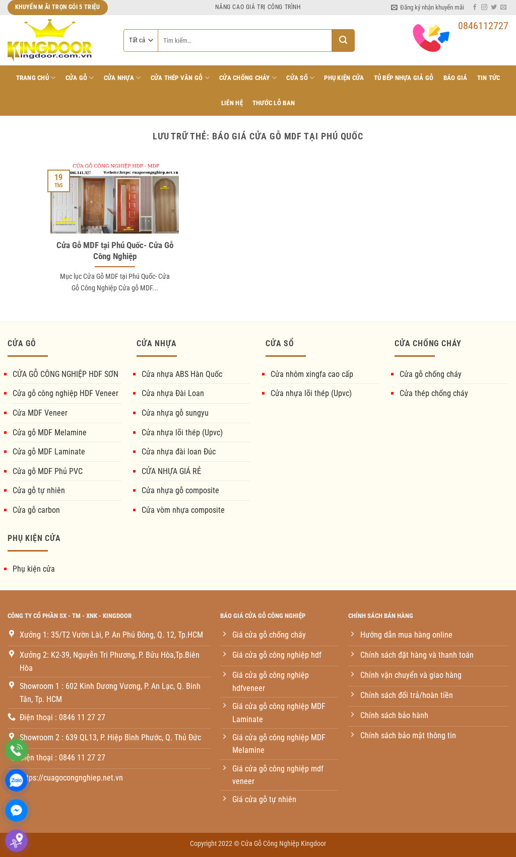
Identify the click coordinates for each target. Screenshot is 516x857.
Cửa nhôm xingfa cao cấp (312, 374)
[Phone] (16, 750)
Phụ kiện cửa (34, 569)
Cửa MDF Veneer (40, 413)
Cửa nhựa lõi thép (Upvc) (182, 432)
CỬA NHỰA (119, 78)
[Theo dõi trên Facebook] (475, 7)
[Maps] (16, 840)
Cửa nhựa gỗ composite (180, 490)
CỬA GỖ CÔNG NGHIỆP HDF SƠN (65, 374)
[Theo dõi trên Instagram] (484, 7)
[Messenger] (16, 810)
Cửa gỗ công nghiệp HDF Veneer (65, 393)
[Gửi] (343, 40)
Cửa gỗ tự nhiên (39, 490)
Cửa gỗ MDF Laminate (49, 451)
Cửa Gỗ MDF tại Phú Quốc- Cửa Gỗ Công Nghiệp (114, 251)
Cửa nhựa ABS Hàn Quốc (182, 374)
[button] (427, 7)
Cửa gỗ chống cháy (431, 374)
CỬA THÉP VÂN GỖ (177, 78)
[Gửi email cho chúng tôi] (503, 7)
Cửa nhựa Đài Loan (173, 393)
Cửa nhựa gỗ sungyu (175, 413)
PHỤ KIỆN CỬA (344, 78)
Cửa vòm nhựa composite (183, 510)
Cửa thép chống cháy (434, 393)
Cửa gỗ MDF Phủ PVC (48, 471)
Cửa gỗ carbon (36, 510)
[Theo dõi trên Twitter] (494, 7)
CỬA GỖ (77, 78)
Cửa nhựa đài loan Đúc (179, 451)
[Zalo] (16, 780)
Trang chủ (32, 78)
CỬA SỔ (297, 78)
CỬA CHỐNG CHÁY (244, 78)
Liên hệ (232, 103)
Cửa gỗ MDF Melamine (50, 432)
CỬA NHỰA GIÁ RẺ (171, 471)
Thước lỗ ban (273, 103)
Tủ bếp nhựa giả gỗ (404, 78)
